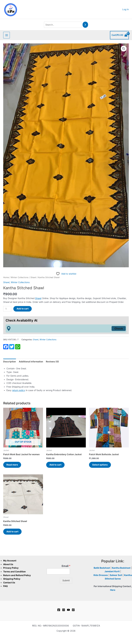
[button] (124, 48)
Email (66, 566)
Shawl (33, 277)
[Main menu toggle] (6, 35)
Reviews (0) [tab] (52, 361)
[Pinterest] (73, 609)
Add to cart (22, 308)
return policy (18, 390)
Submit (66, 580)
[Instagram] (63, 609)
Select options (100, 464)
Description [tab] (9, 361)
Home (6, 277)
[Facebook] (58, 609)
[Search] (85, 25)
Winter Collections (19, 277)
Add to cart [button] (55, 464)
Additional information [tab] (31, 361)
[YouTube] (68, 609)
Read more (12, 464)
